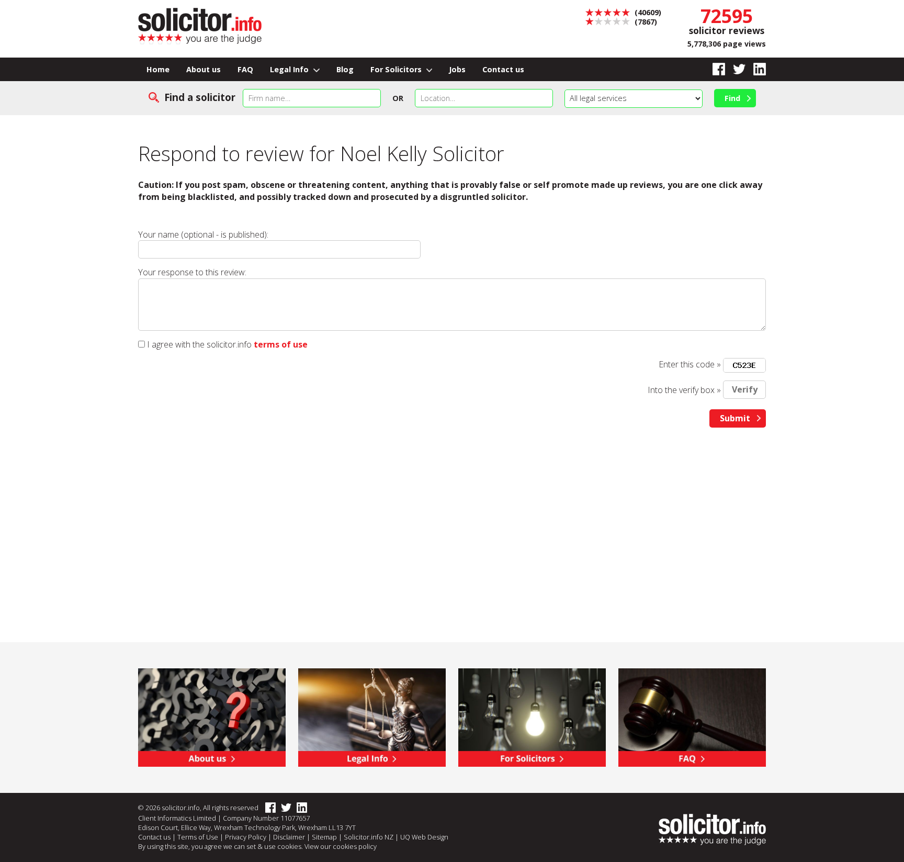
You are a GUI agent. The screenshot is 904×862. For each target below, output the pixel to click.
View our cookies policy (340, 846)
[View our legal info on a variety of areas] (372, 716)
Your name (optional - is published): (203, 234)
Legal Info (290, 69)
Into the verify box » (684, 389)
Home (158, 69)
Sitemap (324, 837)
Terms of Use (197, 837)
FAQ (245, 69)
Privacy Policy (245, 837)
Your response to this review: (192, 272)
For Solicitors (397, 69)
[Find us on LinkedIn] (755, 69)
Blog (345, 69)
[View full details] (692, 716)
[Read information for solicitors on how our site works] (532, 716)
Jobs (457, 69)
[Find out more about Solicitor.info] (212, 716)
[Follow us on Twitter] (735, 69)
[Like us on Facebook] (715, 69)
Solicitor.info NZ (368, 837)
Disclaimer (289, 837)
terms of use (281, 344)
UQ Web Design (424, 837)
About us (203, 69)
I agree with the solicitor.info (199, 344)
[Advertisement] (452, 516)
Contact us (503, 69)
